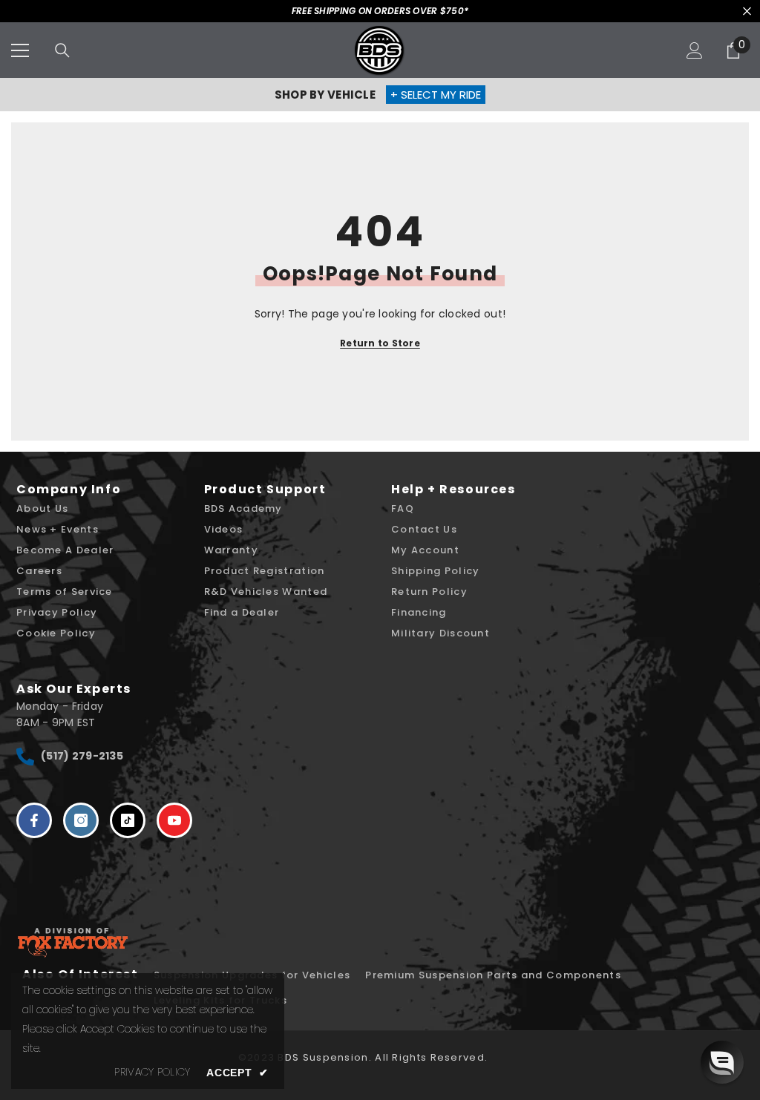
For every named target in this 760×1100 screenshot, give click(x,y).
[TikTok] (127, 820)
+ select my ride (435, 94)
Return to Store (380, 343)
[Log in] (695, 50)
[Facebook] (34, 820)
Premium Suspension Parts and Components (493, 975)
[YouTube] (174, 820)
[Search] (62, 50)
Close (747, 11)
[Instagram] (81, 820)
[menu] (20, 50)
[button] (722, 1062)
